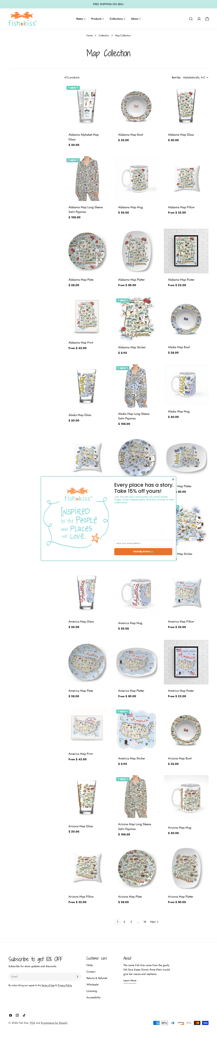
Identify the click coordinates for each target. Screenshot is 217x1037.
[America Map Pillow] (186, 593)
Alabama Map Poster (181, 279)
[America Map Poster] (186, 662)
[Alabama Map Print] (86, 316)
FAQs (89, 965)
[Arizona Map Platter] (186, 868)
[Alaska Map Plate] (136, 457)
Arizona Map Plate (130, 896)
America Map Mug (130, 623)
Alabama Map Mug (130, 207)
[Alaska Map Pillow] (86, 457)
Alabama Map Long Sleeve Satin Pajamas (85, 209)
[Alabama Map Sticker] (136, 318)
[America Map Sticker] (136, 730)
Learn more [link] (129, 980)
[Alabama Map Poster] (186, 251)
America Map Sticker (131, 758)
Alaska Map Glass (79, 415)
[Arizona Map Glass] (86, 797)
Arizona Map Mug (179, 827)
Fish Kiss (23, 1023)
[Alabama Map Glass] (186, 106)
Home (89, 35)
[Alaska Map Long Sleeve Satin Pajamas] (136, 386)
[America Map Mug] (136, 594)
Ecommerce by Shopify (54, 1023)
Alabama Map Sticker (132, 347)
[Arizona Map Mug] (186, 798)
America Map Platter (131, 691)
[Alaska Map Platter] (186, 457)
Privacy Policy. (65, 985)
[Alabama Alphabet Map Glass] (86, 106)
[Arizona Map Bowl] (186, 730)
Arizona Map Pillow (81, 896)
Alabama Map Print (80, 342)
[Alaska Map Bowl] (186, 318)
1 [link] (117, 922)
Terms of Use (48, 985)
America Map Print (80, 754)
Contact (90, 972)
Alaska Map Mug (179, 411)
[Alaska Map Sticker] (186, 525)
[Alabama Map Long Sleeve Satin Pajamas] (86, 178)
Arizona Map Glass (80, 826)
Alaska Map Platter (180, 486)
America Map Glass (81, 621)
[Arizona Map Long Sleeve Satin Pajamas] (136, 796)
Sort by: (176, 77)
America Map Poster (181, 691)
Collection (104, 35)
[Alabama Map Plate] (86, 251)
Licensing (91, 991)
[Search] (191, 18)
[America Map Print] (86, 728)
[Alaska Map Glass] (86, 386)
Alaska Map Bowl (179, 347)
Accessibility (93, 997)
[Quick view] (104, 91)
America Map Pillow (181, 621)
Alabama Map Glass (181, 134)
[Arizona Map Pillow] (86, 868)
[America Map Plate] (86, 662)
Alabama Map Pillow (181, 207)
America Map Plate (80, 691)
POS (32, 1023)
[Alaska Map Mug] (186, 384)
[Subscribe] (77, 976)
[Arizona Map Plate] (136, 868)
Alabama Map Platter (131, 279)
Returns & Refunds (96, 978)
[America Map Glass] (86, 593)
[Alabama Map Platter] (136, 251)
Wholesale (92, 984)
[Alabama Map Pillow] (186, 178)
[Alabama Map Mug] (136, 178)
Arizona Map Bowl (180, 758)
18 (144, 922)
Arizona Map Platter (180, 896)
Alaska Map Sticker (180, 554)
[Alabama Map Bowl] (136, 106)
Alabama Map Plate (80, 279)
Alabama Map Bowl (130, 134)
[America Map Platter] (136, 662)
